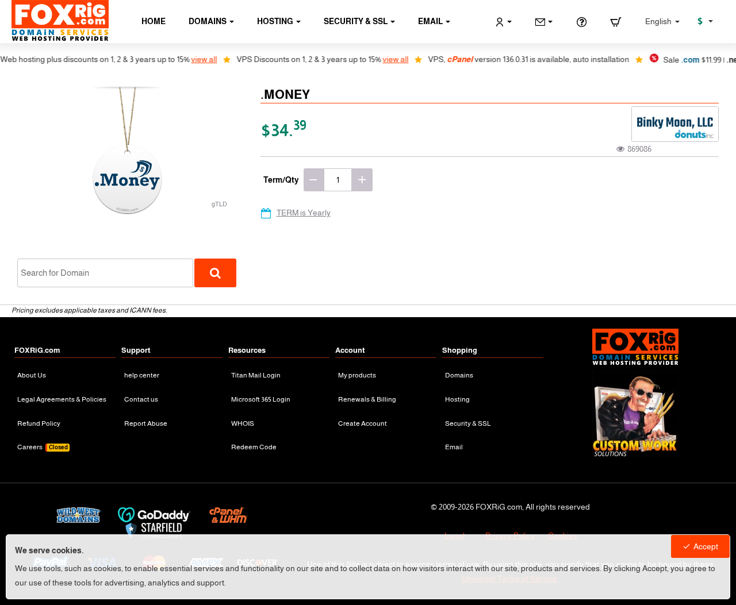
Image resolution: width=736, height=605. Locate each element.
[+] (362, 179)
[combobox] (105, 273)
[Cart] (616, 22)
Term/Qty (281, 179)
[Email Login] (543, 22)
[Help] (581, 21)
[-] (314, 179)
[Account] (503, 22)
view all (192, 59)
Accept (705, 546)
